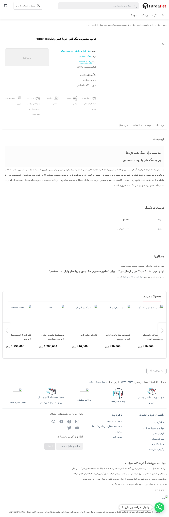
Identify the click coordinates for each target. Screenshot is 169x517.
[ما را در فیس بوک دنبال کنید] (69, 422)
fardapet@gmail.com (97, 382)
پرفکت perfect (85, 56)
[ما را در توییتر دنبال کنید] (69, 428)
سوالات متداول (157, 439)
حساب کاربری (158, 444)
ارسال (50, 446)
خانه (165, 25)
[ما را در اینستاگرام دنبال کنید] (77, 422)
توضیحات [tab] (160, 125)
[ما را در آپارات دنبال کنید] (53, 422)
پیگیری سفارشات (156, 449)
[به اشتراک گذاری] (163, 44)
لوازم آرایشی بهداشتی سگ (143, 25)
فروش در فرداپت (114, 421)
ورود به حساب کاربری (25, 5)
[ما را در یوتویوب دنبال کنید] (77, 428)
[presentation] (7, 330)
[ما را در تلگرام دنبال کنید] (61, 422)
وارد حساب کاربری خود (133, 276)
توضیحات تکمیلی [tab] (142, 125)
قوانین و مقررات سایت (153, 428)
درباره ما (118, 431)
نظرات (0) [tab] (124, 125)
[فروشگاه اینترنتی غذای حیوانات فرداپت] (154, 6)
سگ (158, 25)
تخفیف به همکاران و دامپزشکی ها (107, 426)
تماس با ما (117, 437)
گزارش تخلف (158, 433)
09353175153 (127, 382)
